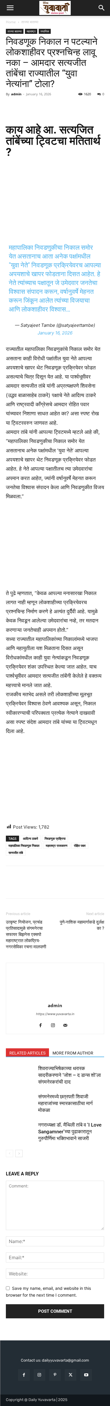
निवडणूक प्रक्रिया (55, 838)
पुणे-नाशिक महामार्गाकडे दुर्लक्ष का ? (82, 925)
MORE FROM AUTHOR (73, 1053)
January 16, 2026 (55, 333)
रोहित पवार (80, 845)
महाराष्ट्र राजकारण (56, 845)
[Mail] (67, 1025)
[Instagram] (55, 1025)
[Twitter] (25, 107)
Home (11, 21)
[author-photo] (55, 997)
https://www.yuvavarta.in (55, 1014)
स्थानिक (44, 31)
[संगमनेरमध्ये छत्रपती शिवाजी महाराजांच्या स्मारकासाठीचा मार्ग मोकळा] (20, 1103)
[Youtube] (86, 1375)
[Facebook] (12, 107)
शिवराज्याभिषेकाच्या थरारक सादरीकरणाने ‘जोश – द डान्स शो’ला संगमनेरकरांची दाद (69, 1075)
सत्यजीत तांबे (16, 852)
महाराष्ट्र (31, 31)
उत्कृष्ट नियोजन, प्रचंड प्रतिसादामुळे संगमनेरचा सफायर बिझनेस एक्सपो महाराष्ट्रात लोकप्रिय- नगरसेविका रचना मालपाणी (26, 934)
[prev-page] (9, 1153)
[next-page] (19, 1153)
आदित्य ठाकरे (30, 838)
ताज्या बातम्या (29, 21)
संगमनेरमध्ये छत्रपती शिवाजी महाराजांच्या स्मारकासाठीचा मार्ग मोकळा (65, 1103)
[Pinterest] (39, 107)
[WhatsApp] (52, 107)
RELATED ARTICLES (27, 1053)
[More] (66, 107)
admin (16, 94)
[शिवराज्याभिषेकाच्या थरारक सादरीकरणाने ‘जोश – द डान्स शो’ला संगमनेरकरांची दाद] (20, 1075)
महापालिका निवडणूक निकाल (24, 845)
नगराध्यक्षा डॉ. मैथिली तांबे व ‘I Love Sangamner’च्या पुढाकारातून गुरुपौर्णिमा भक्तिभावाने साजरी (69, 1131)
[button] (10, 8)
